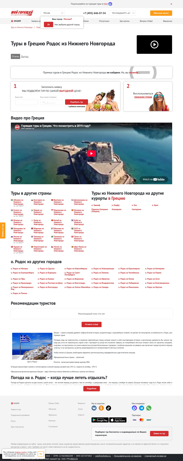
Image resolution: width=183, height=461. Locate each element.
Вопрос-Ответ (54, 403)
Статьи (80, 409)
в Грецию (116, 198)
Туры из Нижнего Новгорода (21, 27)
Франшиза (53, 415)
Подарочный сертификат (20, 415)
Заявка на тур (2, 230)
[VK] (94, 408)
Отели (13, 421)
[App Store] (117, 419)
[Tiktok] (108, 408)
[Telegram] (141, 408)
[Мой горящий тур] (22, 13)
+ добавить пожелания (76, 106)
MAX (106, 3)
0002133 (74, 459)
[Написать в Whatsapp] (148, 408)
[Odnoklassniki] (101, 408)
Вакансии (81, 403)
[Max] (110, 3)
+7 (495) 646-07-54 (94, 13)
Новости (81, 415)
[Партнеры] (152, 419)
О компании (53, 426)
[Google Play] (100, 419)
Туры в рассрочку (17, 427)
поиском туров (143, 97)
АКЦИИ (16, 403)
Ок (41, 453)
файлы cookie (21, 452)
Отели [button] (15, 56)
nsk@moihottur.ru (103, 456)
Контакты (52, 421)
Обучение (52, 409)
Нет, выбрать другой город (67, 24)
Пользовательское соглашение (127, 456)
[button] (154, 44)
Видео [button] (25, 56)
